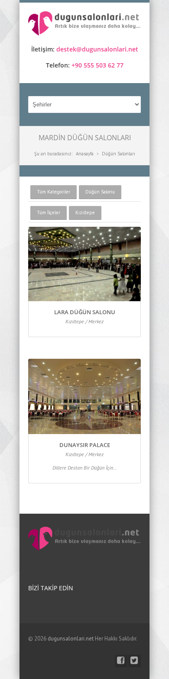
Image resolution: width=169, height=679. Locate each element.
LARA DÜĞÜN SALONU (84, 312)
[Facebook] (121, 661)
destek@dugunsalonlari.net (97, 49)
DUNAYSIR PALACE (84, 445)
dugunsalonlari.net (71, 638)
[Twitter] (134, 661)
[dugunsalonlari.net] (84, 24)
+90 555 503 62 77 (98, 65)
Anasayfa (85, 154)
